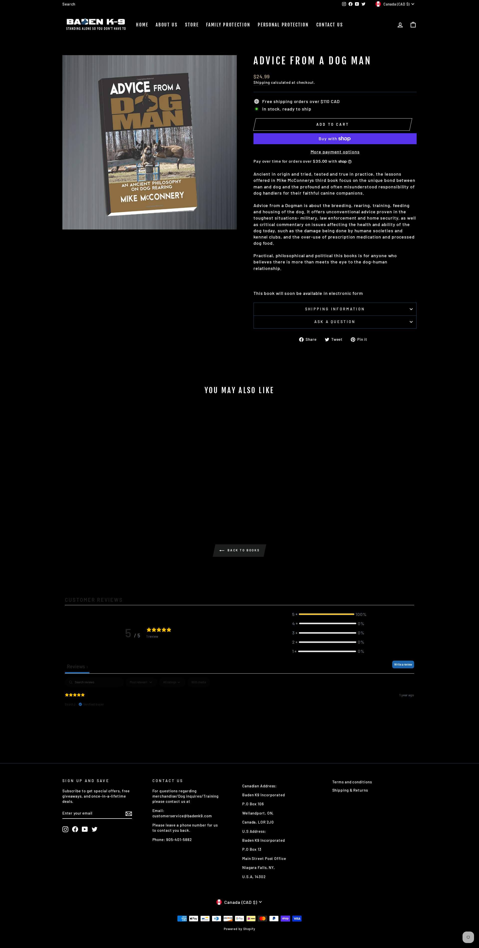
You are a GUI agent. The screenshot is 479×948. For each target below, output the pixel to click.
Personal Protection (283, 24)
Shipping (261, 82)
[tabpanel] (239, 710)
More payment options (335, 151)
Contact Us (329, 24)
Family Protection (228, 24)
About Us (167, 24)
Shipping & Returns (350, 790)
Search (68, 4)
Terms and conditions (352, 782)
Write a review (403, 664)
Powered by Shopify (239, 929)
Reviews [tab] (77, 666)
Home (142, 24)
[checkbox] (198, 682)
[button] (328, 614)
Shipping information (335, 309)
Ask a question (335, 322)
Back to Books (243, 550)
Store (192, 24)
